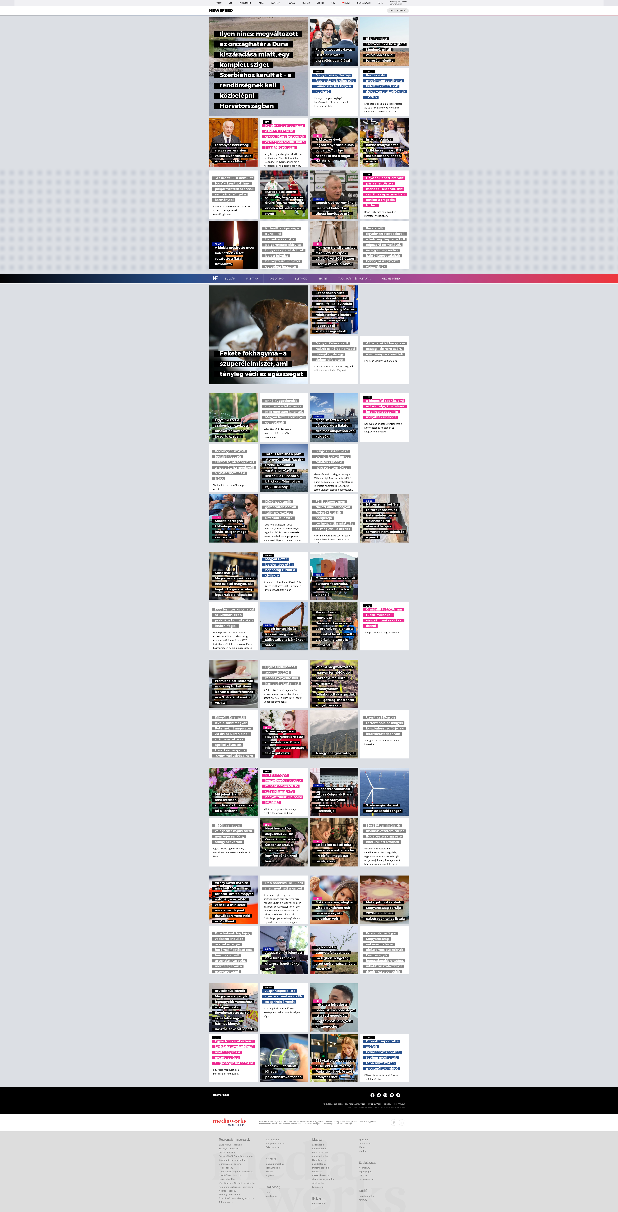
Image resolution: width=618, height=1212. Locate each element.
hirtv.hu (269, 1171)
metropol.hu (365, 1143)
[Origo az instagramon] (385, 1095)
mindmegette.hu (320, 1167)
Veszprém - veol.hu (275, 1143)
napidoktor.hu (319, 1164)
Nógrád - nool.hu (227, 1190)
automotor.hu (319, 1148)
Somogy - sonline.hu (229, 1194)
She (333, 3)
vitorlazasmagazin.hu (323, 1179)
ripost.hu (363, 1139)
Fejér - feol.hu (226, 1167)
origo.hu (270, 1175)
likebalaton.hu (319, 1160)
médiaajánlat (399, 1104)
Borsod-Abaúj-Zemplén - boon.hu (236, 1156)
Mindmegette (245, 3)
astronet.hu (318, 1144)
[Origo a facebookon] (372, 1095)
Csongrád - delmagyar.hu (232, 1160)
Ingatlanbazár (363, 3)
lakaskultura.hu (320, 1152)
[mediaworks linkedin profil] (402, 1122)
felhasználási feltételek (355, 1104)
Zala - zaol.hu (273, 1147)
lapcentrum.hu (366, 1179)
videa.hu (363, 1175)
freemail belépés (398, 10)
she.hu (362, 1151)
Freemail (291, 3)
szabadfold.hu (273, 1167)
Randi (347, 3)
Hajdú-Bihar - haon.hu (230, 1175)
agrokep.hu (271, 1196)
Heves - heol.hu (227, 1179)
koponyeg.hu (365, 1171)
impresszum (387, 1104)
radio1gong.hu (366, 1196)
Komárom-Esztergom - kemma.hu (236, 1187)
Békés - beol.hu (227, 1152)
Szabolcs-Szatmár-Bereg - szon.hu (236, 1198)
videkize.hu (318, 1183)
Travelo (306, 3)
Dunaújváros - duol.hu (230, 1164)
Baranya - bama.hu (229, 1148)
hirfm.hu (363, 1199)
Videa (261, 3)
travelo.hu (317, 1171)
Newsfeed (275, 3)
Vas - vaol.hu (272, 1139)
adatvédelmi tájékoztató (333, 1104)
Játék (380, 3)
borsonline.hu (319, 1203)
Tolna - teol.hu (226, 1202)
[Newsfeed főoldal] (221, 1095)
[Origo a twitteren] (379, 1095)
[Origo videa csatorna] (392, 1095)
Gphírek (320, 3)
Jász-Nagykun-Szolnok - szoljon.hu (237, 1183)
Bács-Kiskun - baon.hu (230, 1144)
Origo (218, 3)
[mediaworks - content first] (229, 1122)
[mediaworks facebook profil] (394, 1122)
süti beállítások (374, 1104)
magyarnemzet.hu (275, 1164)
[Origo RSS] (398, 1095)
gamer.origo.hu (320, 1156)
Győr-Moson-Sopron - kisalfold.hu (236, 1171)
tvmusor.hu (317, 1187)
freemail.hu (364, 1167)
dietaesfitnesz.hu (320, 1175)
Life (230, 3)
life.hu (362, 1147)
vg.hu (268, 1192)
